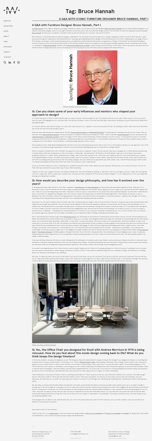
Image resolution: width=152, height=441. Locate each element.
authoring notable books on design (78, 45)
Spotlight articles (37, 28)
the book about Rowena (50, 134)
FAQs (6, 42)
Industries (8, 26)
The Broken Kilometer (45, 232)
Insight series (54, 413)
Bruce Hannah (36, 33)
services (7, 21)
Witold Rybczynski (70, 217)
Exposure (8, 47)
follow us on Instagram (113, 413)
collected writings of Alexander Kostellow (45, 137)
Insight (7, 52)
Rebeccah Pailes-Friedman (113, 28)
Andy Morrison (80, 187)
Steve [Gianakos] (93, 187)
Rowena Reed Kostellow (79, 132)
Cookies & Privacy (37, 438)
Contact (7, 57)
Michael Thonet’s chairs (87, 362)
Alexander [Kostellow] (97, 132)
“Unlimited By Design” (50, 45)
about (6, 36)
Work (6, 31)
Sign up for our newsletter (94, 413)
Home (85, 225)
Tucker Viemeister (123, 134)
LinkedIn (126, 413)
